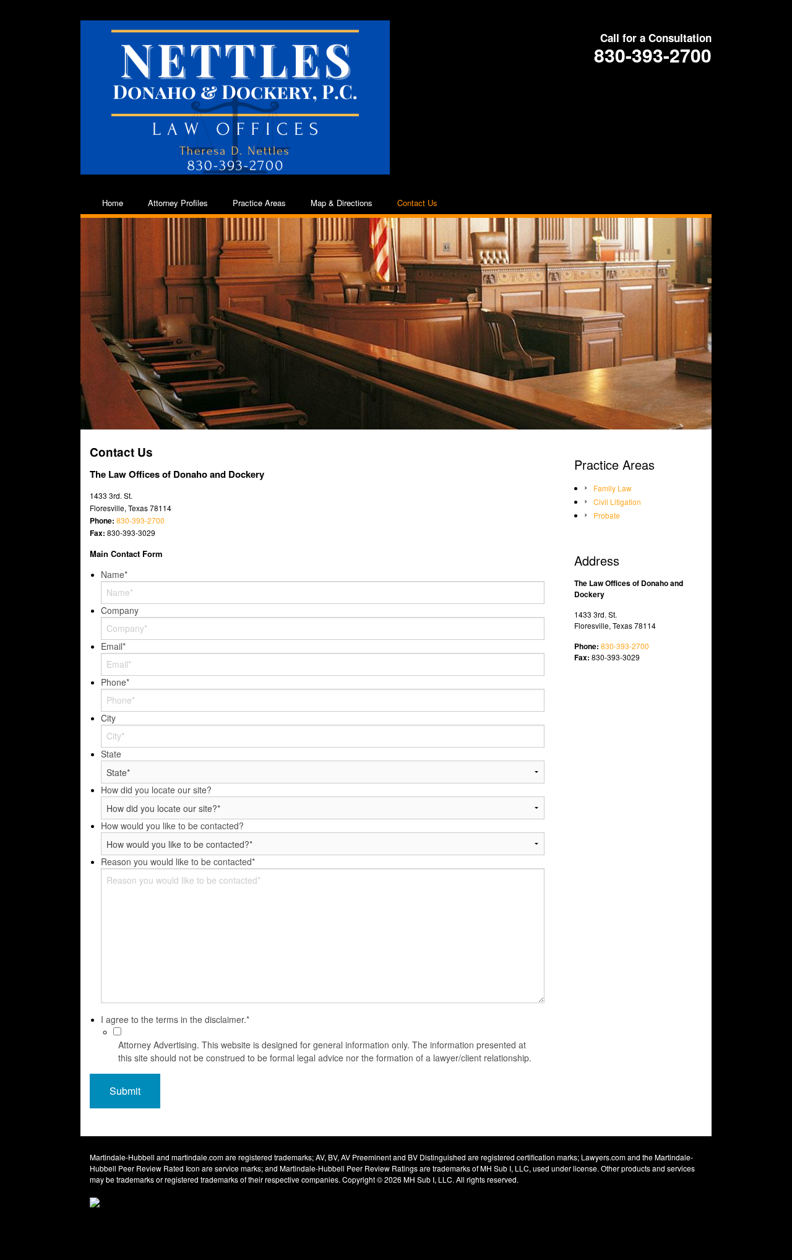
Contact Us (417, 203)
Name (114, 574)
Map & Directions (341, 203)
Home (112, 203)
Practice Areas (259, 203)
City (108, 718)
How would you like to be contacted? (172, 825)
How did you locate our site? (156, 789)
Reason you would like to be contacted (178, 861)
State (111, 754)
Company (120, 610)
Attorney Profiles (178, 203)
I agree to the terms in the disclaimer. (175, 1019)
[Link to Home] (235, 94)
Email (113, 646)
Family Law (612, 488)
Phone (115, 682)
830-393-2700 (653, 54)
